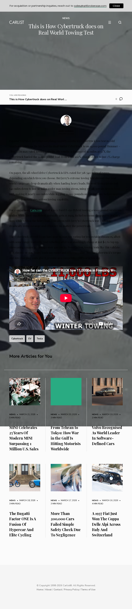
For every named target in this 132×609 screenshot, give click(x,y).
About (48, 589)
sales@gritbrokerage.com (90, 6)
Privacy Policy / (72, 589)
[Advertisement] (66, 64)
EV (29, 338)
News (12, 414)
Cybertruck (17, 338)
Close (116, 6)
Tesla (40, 338)
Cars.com (36, 210)
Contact (58, 589)
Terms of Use (88, 589)
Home (40, 589)
